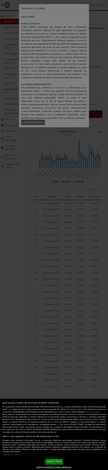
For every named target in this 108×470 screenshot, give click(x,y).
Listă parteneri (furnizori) (12, 454)
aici (58, 424)
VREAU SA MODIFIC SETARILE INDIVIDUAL (54, 467)
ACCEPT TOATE (54, 461)
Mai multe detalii (92, 412)
